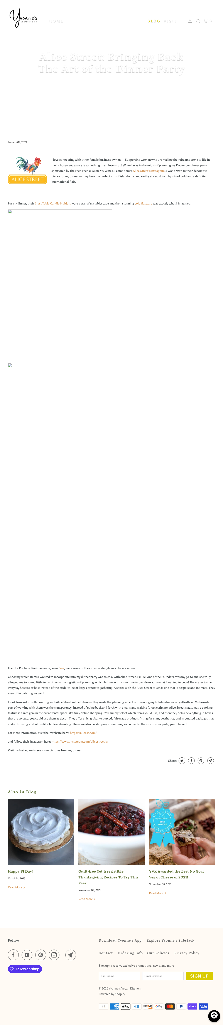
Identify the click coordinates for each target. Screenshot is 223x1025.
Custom (102, 21)
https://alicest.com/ (83, 733)
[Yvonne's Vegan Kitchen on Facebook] (14, 954)
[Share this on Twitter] (181, 760)
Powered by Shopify (112, 994)
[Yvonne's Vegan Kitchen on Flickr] (64, 954)
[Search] (198, 21)
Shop (74, 21)
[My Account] (191, 21)
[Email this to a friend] (210, 760)
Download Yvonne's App (120, 940)
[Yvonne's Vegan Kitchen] (23, 19)
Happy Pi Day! (20, 871)
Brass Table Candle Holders (53, 203)
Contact (106, 953)
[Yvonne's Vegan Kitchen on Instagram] (55, 954)
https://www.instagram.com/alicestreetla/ (80, 741)
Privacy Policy (186, 953)
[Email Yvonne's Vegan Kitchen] (71, 954)
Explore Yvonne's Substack (170, 940)
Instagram (158, 171)
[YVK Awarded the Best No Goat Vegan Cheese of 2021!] (182, 832)
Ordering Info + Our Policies (143, 953)
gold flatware (143, 203)
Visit (170, 21)
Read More (15, 887)
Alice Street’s (141, 171)
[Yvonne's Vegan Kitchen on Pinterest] (41, 954)
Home (56, 21)
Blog (154, 21)
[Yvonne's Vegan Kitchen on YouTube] (28, 954)
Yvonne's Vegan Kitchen (124, 988)
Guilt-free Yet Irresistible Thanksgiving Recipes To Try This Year (108, 877)
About (130, 21)
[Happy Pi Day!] (41, 832)
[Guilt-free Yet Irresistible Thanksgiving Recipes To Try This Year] (111, 832)
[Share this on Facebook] (191, 760)
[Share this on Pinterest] (200, 760)
